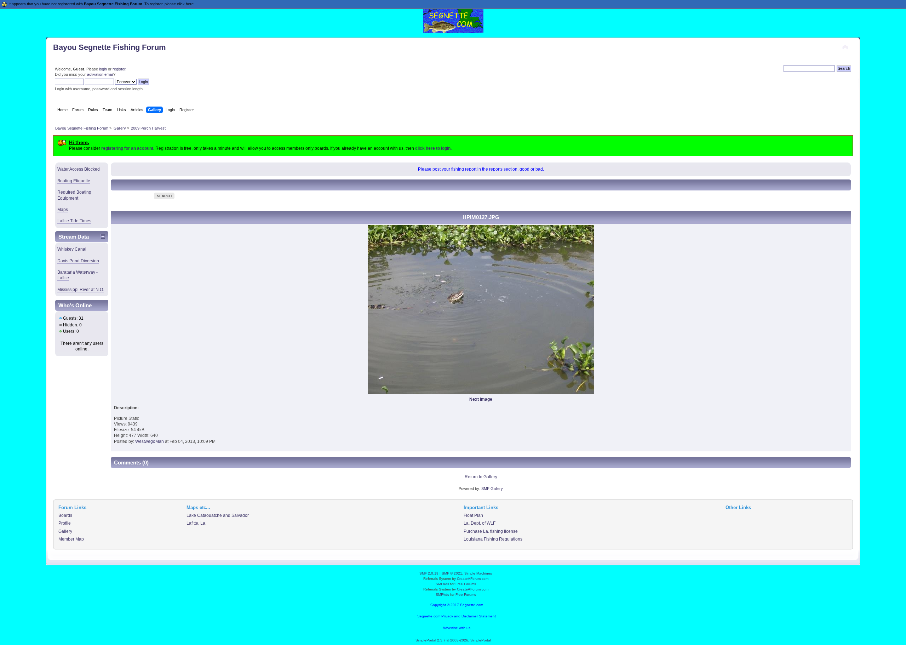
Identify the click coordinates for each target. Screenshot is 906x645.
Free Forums (465, 584)
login (103, 69)
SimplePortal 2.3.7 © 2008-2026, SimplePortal (453, 640)
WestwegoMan (149, 441)
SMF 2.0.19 (428, 573)
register (119, 69)
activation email (100, 74)
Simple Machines (478, 573)
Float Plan (473, 515)
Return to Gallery (481, 476)
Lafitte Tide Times (74, 220)
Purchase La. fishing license (491, 531)
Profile (64, 523)
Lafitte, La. (196, 523)
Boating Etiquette (73, 180)
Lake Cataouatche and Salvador (218, 515)
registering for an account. (127, 148)
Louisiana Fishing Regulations (493, 539)
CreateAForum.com (472, 579)
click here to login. (433, 148)
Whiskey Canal (71, 249)
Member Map (71, 539)
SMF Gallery (492, 488)
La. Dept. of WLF (479, 523)
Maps (62, 209)
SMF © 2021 (452, 573)
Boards (65, 515)
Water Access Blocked (78, 169)
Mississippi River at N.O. (80, 289)
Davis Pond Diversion (78, 260)
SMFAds (442, 584)
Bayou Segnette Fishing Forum (109, 47)
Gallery (65, 531)
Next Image (480, 399)
